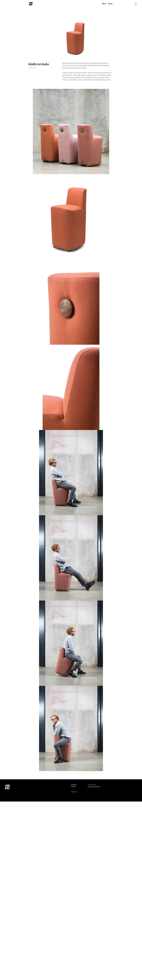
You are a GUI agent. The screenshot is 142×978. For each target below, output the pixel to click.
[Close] (135, 4)
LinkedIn (73, 786)
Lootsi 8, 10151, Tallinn (94, 786)
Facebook (74, 784)
